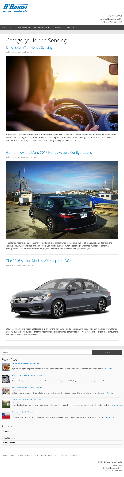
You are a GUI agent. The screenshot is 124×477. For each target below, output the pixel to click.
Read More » (109, 369)
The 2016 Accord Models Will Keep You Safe (38, 260)
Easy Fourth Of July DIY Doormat (23, 412)
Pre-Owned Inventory (42, 27)
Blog (12, 27)
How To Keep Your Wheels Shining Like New (27, 375)
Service (58, 27)
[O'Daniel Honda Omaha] (16, 7)
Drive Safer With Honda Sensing (29, 47)
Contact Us (69, 27)
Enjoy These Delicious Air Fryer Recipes (25, 363)
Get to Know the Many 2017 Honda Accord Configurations (49, 152)
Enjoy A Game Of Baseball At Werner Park (26, 400)
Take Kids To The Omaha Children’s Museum (27, 388)
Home (4, 27)
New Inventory (24, 27)
